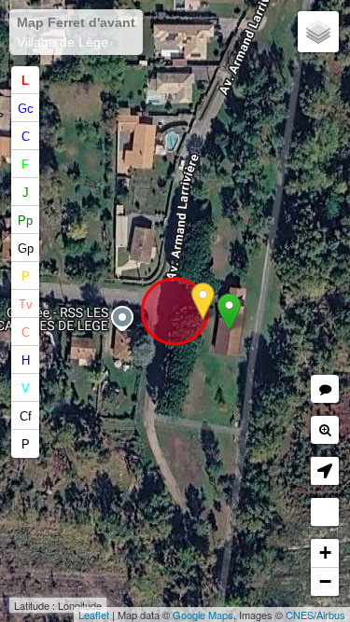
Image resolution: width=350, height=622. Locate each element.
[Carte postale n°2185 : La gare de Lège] (203, 302)
